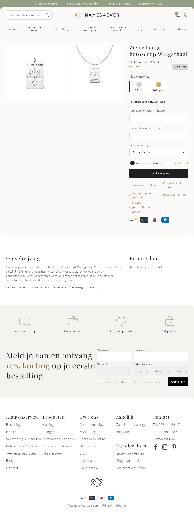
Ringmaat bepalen (129, 460)
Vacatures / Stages (93, 439)
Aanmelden (178, 381)
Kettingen (50, 424)
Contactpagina (164, 439)
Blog (9, 460)
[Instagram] (165, 447)
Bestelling (13, 424)
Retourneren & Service (22, 446)
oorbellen (160, 29)
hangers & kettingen (90, 28)
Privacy (107, 505)
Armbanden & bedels (58, 439)
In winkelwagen (159, 173)
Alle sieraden (52, 453)
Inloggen (122, 432)
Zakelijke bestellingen (132, 424)
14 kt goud (159, 90)
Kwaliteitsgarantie (92, 432)
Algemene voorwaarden (83, 505)
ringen (141, 29)
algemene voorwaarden (147, 381)
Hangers (49, 432)
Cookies (121, 505)
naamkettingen (61, 29)
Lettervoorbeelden (130, 453)
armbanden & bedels (118, 28)
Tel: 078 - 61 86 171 (167, 424)
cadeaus (181, 29)
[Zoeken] (47, 15)
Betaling (12, 432)
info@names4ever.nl (168, 432)
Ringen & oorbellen (57, 446)
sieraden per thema (34, 28)
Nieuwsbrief (88, 446)
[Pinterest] (174, 447)
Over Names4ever (93, 424)
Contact (12, 468)
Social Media (88, 468)
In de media (87, 460)
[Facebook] (156, 447)
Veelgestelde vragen (21, 453)
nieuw (12, 29)
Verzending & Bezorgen (23, 439)
